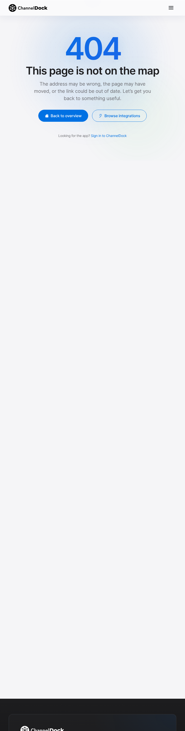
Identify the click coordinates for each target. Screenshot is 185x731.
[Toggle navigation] (171, 7)
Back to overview (66, 115)
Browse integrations (122, 115)
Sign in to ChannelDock (108, 136)
